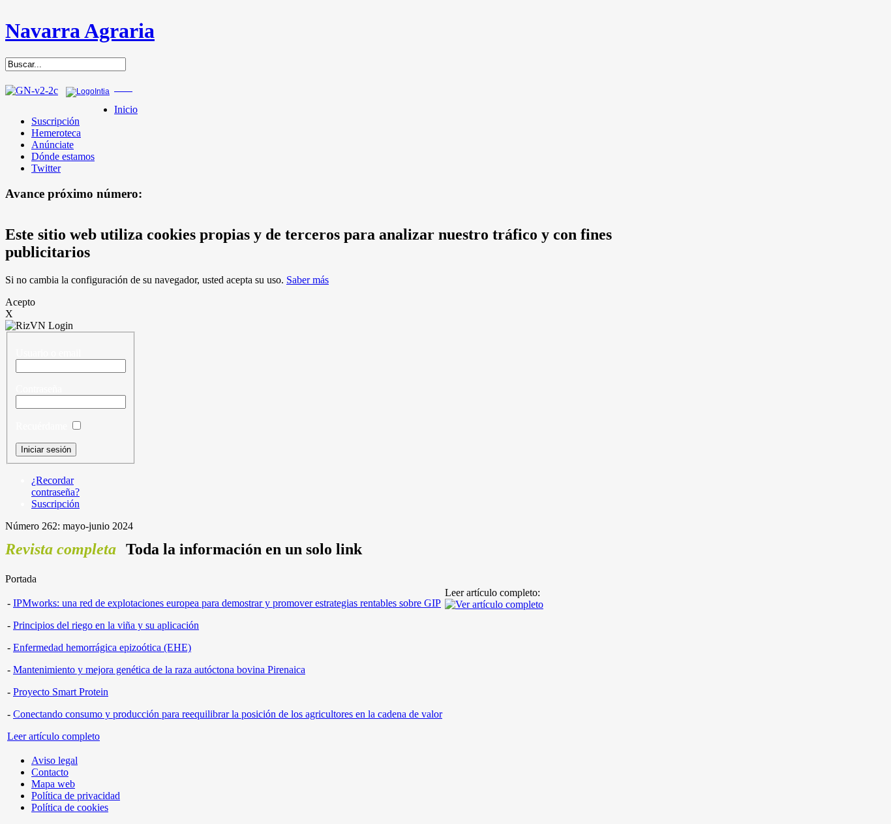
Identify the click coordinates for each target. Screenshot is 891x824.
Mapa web (53, 783)
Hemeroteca (56, 132)
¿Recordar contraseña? (55, 486)
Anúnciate (52, 144)
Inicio (126, 109)
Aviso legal (54, 760)
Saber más (307, 279)
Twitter (46, 168)
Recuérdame (41, 426)
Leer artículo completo (53, 736)
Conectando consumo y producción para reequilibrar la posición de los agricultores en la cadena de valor (227, 714)
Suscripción (55, 121)
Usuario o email (48, 352)
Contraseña (39, 388)
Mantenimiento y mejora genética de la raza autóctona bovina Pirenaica (159, 669)
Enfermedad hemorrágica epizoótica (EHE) (102, 647)
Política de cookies (69, 807)
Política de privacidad (75, 795)
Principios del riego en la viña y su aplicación (106, 625)
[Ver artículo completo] (494, 604)
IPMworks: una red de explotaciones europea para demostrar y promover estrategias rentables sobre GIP (227, 603)
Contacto (49, 772)
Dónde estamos (63, 156)
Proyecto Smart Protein (60, 691)
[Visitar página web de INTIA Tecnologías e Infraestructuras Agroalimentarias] (88, 91)
